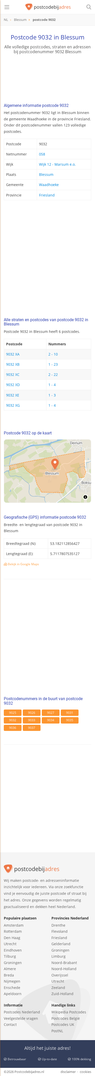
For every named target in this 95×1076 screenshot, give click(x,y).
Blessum (46, 174)
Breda (9, 975)
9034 (50, 720)
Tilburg (10, 956)
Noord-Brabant (64, 962)
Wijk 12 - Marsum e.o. (57, 164)
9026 (31, 713)
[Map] (47, 471)
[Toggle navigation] (7, 7)
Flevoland (59, 931)
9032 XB (13, 364)
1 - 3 (52, 395)
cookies (85, 1071)
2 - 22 (53, 374)
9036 (12, 728)
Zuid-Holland (62, 993)
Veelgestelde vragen (21, 1018)
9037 (31, 728)
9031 (69, 713)
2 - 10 (53, 354)
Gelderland (60, 943)
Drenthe (58, 925)
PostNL (57, 1030)
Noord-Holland (64, 968)
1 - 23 (53, 364)
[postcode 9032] (48, 7)
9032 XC (13, 374)
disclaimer (68, 1071)
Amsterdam (14, 925)
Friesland (47, 195)
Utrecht (10, 943)
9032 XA (13, 354)
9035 (69, 720)
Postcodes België (65, 1018)
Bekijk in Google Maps (23, 564)
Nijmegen (12, 981)
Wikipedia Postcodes (68, 1012)
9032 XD (13, 384)
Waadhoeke (49, 184)
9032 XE (12, 395)
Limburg (58, 956)
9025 (12, 713)
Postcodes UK (62, 1024)
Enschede (12, 987)
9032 (12, 720)
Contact (10, 1024)
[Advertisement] (47, 260)
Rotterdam (13, 931)
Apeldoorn (13, 993)
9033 (31, 720)
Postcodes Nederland (22, 1012)
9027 (50, 713)
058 (42, 154)
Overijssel (59, 975)
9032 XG (13, 405)
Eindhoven (13, 950)
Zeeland (58, 987)
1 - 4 (52, 384)
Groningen (13, 962)
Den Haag (12, 937)
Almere (10, 968)
